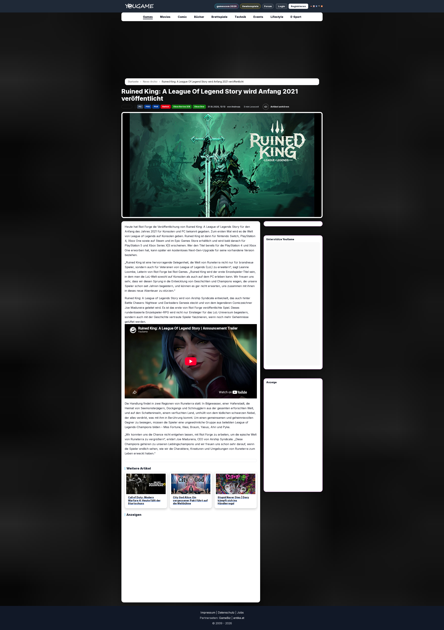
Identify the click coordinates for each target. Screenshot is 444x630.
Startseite (133, 81)
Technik (240, 17)
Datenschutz (226, 612)
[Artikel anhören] (266, 107)
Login (281, 6)
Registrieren (298, 6)
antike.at (238, 618)
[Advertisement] (89, 77)
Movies (165, 17)
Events (258, 17)
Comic (182, 17)
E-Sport (296, 17)
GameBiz (225, 618)
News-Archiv (150, 81)
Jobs (240, 612)
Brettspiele (219, 17)
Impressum (207, 612)
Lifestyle (277, 17)
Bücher (199, 17)
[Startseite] (139, 6)
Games (148, 17)
